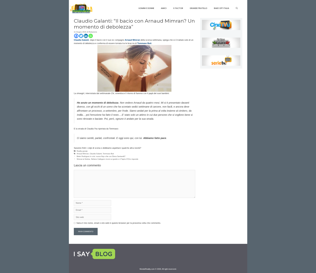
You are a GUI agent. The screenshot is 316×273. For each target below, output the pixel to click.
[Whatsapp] (91, 36)
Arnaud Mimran (83, 154)
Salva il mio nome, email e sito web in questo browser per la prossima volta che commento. (118, 223)
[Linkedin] (86, 36)
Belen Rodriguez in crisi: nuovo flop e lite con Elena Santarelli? (101, 156)
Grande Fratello (198, 8)
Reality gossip (82, 151)
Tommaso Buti (108, 154)
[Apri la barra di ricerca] (236, 8)
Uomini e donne (146, 8)
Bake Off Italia (221, 8)
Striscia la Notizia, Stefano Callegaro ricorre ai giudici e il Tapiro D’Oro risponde (107, 159)
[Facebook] (76, 36)
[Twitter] (81, 36)
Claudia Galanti (96, 154)
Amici (164, 8)
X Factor (178, 8)
